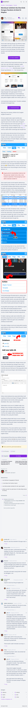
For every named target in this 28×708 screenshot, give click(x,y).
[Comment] (25, 495)
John (6, 470)
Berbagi (19, 456)
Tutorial (13, 451)
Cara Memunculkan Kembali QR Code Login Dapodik (13, 486)
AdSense (4, 692)
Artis (17, 694)
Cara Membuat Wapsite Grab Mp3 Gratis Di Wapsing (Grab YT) (6, 463)
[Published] (15, 18)
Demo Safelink (14, 57)
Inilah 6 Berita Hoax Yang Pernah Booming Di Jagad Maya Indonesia (21, 463)
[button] (5, 456)
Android (18, 692)
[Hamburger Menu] (26, 2)
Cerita (17, 697)
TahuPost (5, 2)
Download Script (15, 107)
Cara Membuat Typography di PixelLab (10, 480)
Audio (4, 697)
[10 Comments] (20, 18)
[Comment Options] (26, 539)
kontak (13, 439)
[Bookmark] (26, 18)
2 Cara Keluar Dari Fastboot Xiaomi (9, 483)
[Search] (23, 2)
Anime (4, 694)
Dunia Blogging (6, 451)
